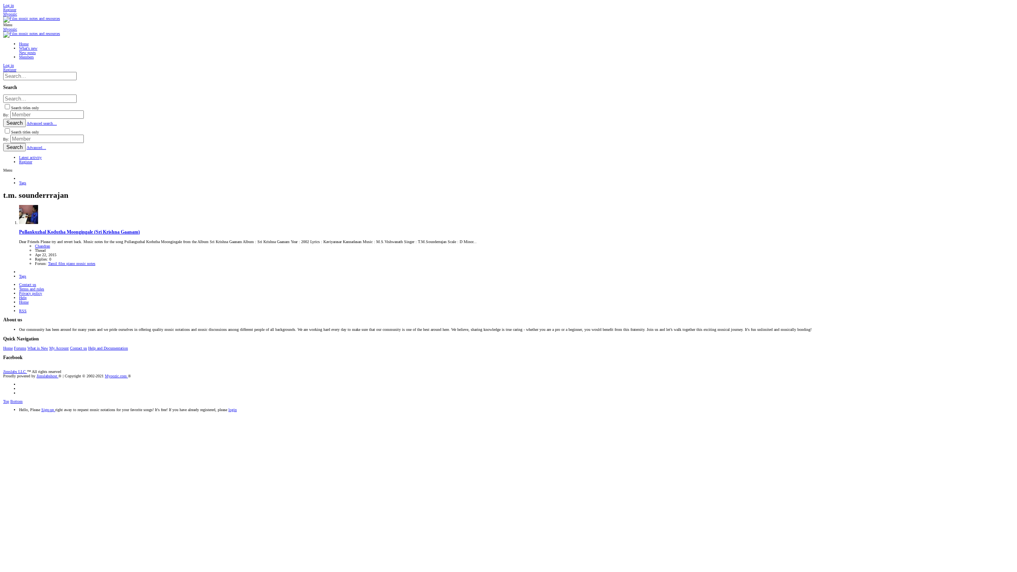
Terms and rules (31, 289)
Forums (20, 348)
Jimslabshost (47, 376)
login (232, 410)
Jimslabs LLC (15, 371)
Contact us (27, 284)
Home (24, 302)
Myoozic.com (116, 376)
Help (23, 298)
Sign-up (48, 410)
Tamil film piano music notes (71, 263)
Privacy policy (30, 293)
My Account (59, 348)
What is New (37, 348)
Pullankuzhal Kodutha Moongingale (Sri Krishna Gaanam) (79, 232)
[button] (7, 25)
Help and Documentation (108, 348)
